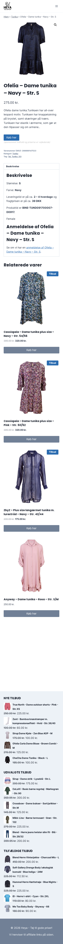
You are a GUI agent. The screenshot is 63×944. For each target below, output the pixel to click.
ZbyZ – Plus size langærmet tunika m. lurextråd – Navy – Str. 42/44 (29, 512)
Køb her (11, 137)
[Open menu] (56, 6)
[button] (55, 25)
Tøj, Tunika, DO (14, 156)
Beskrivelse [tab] (12, 166)
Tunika (14, 16)
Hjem (6, 16)
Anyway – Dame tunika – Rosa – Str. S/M (31, 599)
